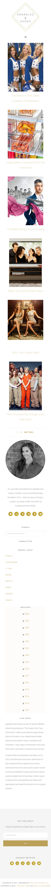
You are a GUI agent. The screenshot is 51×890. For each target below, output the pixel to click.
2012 (27, 710)
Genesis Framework (41, 886)
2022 (27, 641)
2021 (27, 648)
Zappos (8, 600)
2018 (27, 669)
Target (8, 587)
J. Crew (8, 568)
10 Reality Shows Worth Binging (25, 229)
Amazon (9, 556)
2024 (27, 627)
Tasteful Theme (23, 886)
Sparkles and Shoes (25, 17)
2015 (27, 689)
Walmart (9, 594)
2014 (27, 696)
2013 (27, 703)
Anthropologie (11, 562)
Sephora (9, 581)
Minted (8, 575)
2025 (27, 621)
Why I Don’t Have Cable (25, 352)
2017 (27, 676)
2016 (27, 682)
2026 (27, 614)
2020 (27, 655)
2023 (27, 634)
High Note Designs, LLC (39, 883)
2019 (27, 662)
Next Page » (29, 432)
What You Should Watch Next (25, 291)
